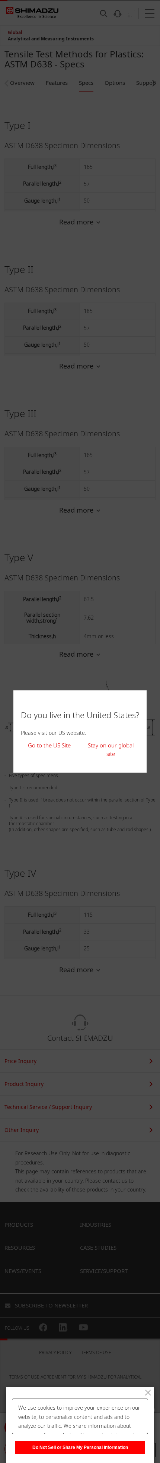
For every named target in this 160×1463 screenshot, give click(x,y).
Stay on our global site (111, 749)
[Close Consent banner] (148, 1393)
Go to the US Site (49, 745)
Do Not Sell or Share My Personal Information (80, 1447)
